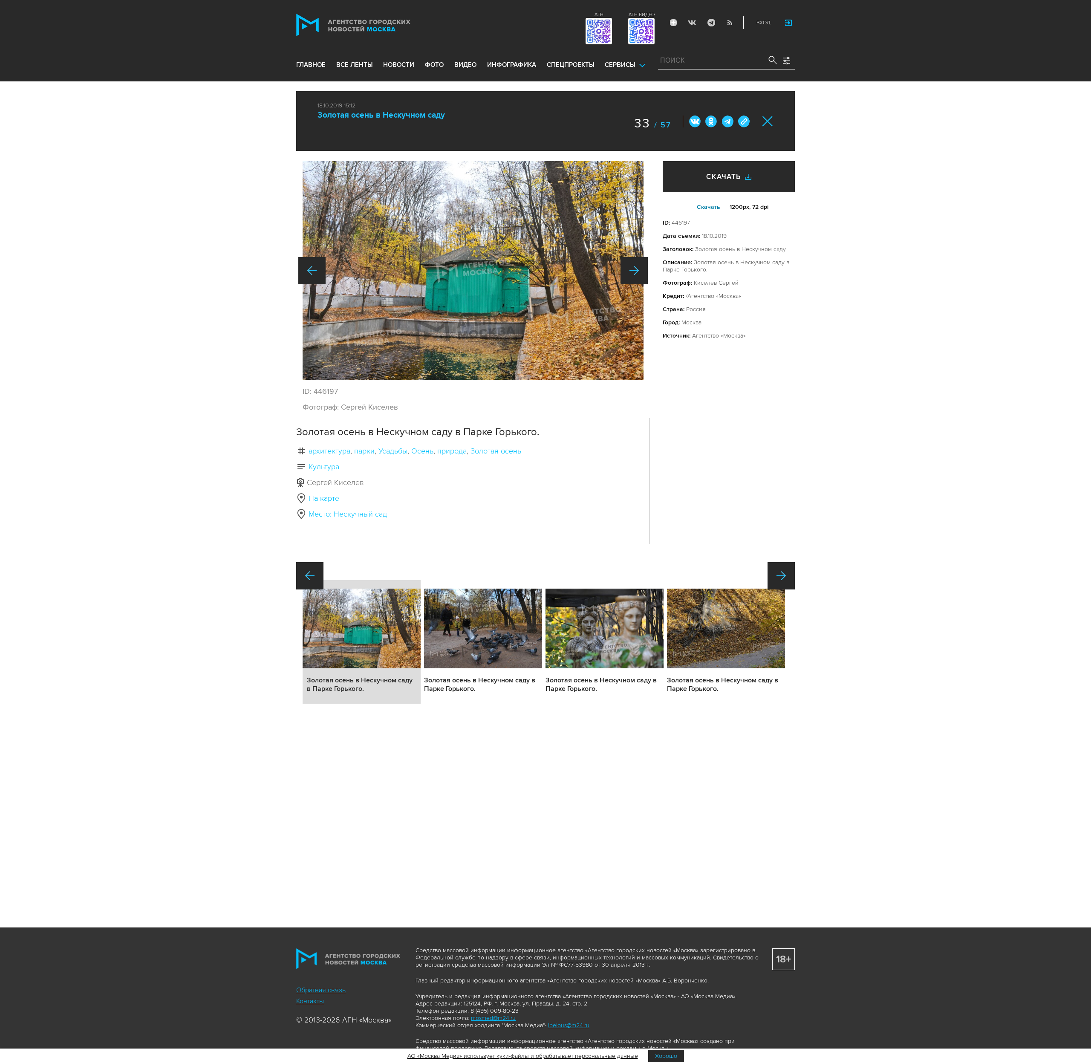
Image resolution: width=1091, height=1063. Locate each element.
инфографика (511, 65)
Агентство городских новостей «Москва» (369, 25)
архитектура (329, 451)
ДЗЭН (673, 22)
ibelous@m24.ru (568, 1025)
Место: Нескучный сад (348, 514)
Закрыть (768, 121)
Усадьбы (392, 451)
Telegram (710, 22)
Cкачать (708, 207)
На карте (324, 498)
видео (465, 65)
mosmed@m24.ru (493, 1018)
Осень (422, 451)
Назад (312, 270)
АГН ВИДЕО (642, 14)
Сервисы (620, 65)
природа (452, 451)
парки (364, 451)
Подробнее (362, 642)
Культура (324, 466)
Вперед (634, 270)
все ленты (354, 65)
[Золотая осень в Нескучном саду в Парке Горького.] (473, 270)
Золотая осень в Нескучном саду (381, 115)
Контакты (310, 1001)
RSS (729, 22)
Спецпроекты (570, 65)
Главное (311, 65)
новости (398, 65)
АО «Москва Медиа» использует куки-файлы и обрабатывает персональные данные (522, 1056)
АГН (599, 14)
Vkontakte (692, 22)
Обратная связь (321, 990)
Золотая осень (495, 451)
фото (434, 65)
